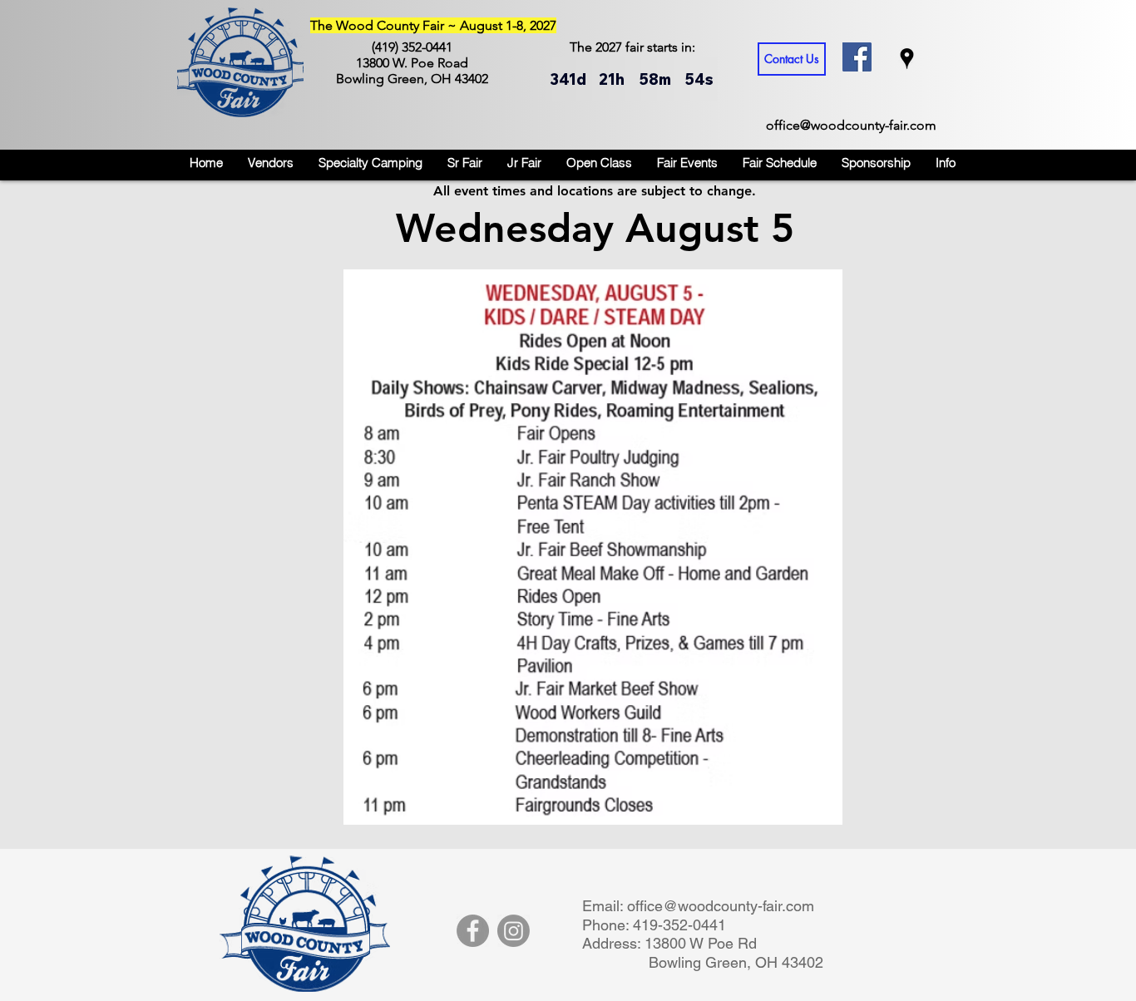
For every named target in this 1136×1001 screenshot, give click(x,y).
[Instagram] (513, 931)
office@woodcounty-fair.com (851, 125)
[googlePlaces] (906, 58)
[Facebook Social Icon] (857, 57)
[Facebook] (473, 931)
